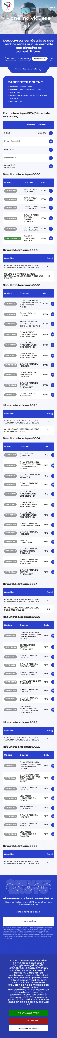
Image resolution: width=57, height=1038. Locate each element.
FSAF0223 (10, 455)
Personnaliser (28, 1028)
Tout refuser (28, 1021)
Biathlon (25, 59)
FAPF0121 (10, 635)
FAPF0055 (10, 690)
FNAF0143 (10, 494)
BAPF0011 (10, 657)
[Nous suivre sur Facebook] (10, 887)
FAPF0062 (10, 365)
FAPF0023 (10, 218)
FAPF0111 (10, 484)
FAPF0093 (10, 191)
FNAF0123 (10, 334)
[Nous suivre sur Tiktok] (38, 887)
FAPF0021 (10, 572)
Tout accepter (28, 1013)
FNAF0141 (10, 504)
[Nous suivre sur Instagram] (28, 887)
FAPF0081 (10, 789)
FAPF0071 (10, 533)
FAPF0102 (10, 304)
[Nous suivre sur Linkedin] (47, 887)
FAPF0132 (10, 465)
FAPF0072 (10, 682)
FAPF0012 (10, 229)
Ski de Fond (40, 59)
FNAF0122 (10, 345)
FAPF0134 (10, 673)
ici (11, 938)
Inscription (28, 921)
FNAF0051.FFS (12, 238)
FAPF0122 (10, 476)
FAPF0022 (10, 385)
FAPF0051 (10, 699)
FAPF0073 (10, 798)
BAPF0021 (10, 647)
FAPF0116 (10, 765)
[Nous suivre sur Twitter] (19, 887)
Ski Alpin (11, 59)
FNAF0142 (10, 515)
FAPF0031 (10, 374)
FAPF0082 (10, 524)
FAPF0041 (10, 541)
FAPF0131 (10, 314)
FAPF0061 (10, 808)
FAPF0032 (10, 561)
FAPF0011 (10, 395)
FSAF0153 (10, 324)
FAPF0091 (10, 199)
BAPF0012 (10, 551)
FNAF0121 (10, 355)
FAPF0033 (10, 208)
